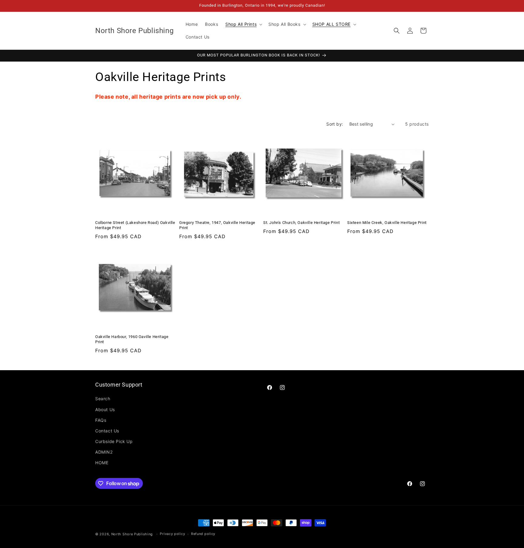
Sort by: (334, 124)
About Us (105, 409)
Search (102, 398)
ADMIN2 (104, 452)
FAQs (100, 420)
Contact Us (107, 430)
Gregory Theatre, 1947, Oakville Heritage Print (217, 225)
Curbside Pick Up (114, 441)
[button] (243, 24)
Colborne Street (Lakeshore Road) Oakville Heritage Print (135, 225)
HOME (101, 462)
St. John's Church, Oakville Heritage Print (301, 222)
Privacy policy (172, 534)
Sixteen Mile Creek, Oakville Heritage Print (387, 222)
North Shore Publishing (132, 534)
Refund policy (203, 534)
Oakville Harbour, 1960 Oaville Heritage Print (131, 339)
